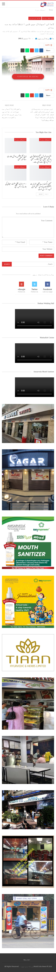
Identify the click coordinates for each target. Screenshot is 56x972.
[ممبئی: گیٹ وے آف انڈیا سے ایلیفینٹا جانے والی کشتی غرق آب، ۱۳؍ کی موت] (40, 173)
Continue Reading (27, 77)
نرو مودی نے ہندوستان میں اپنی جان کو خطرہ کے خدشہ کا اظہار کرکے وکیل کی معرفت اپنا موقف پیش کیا (42, 114)
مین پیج (27, 959)
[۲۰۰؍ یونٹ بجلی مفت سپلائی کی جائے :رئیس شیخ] (15, 173)
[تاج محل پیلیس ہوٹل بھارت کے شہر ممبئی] (15, 145)
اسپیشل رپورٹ (48, 18)
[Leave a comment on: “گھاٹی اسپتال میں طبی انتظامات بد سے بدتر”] (41, 45)
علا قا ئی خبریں (35, 18)
